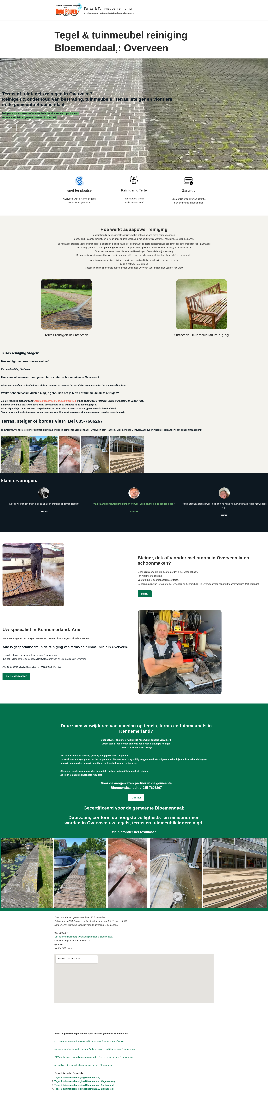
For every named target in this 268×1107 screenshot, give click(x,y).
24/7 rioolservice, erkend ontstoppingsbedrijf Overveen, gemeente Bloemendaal (93, 1057)
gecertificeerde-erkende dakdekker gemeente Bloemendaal (83, 1065)
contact (136, 797)
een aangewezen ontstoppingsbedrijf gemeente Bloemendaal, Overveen (90, 1041)
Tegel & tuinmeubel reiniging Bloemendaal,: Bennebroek (84, 1089)
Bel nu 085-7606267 (16, 676)
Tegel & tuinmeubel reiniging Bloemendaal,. (77, 1077)
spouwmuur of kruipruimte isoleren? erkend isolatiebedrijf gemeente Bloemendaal (94, 1049)
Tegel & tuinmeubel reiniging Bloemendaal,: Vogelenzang (84, 1081)
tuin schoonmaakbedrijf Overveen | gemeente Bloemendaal (83, 937)
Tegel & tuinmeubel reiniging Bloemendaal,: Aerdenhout (84, 1085)
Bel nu (9, 127)
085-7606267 (89, 421)
